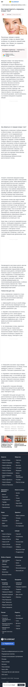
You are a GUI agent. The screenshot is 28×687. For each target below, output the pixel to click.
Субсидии (18, 468)
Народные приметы (21, 586)
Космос (4, 518)
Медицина (18, 470)
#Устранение (21, 430)
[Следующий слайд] (26, 5)
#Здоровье (7, 426)
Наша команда (6, 666)
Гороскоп (18, 534)
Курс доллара (5, 504)
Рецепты (17, 612)
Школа (17, 473)
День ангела (19, 594)
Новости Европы (6, 534)
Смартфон (5, 525)
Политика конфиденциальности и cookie (12, 651)
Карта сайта (5, 669)
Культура (18, 544)
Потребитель (19, 536)
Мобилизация (19, 557)
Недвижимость (6, 499)
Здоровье (18, 512)
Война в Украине (6, 557)
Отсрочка (18, 565)
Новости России (6, 539)
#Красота (7, 428)
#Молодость (20, 426)
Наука (3, 512)
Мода (17, 539)
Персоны (3, 579)
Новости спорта (19, 489)
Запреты (18, 592)
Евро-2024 (19, 503)
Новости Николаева (7, 484)
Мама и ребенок (20, 515)
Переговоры (5, 566)
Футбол (18, 493)
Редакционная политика (8, 654)
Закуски (18, 628)
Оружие (4, 569)
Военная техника (6, 574)
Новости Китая (6, 544)
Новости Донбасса (7, 479)
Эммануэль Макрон (7, 592)
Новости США (6, 536)
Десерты (18, 623)
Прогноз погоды (20, 482)
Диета (17, 520)
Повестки (18, 560)
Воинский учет (20, 570)
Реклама (4, 659)
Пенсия (3, 612)
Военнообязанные (21, 568)
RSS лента (5, 674)
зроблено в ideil (5, 682)
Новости (3, 457)
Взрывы (4, 564)
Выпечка (18, 615)
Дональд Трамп (6, 586)
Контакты (4, 664)
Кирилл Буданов (6, 597)
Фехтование (19, 505)
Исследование (20, 525)
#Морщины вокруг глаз (11, 430)
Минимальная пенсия (6, 628)
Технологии (5, 515)
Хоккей (18, 500)
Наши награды (6, 661)
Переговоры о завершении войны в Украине (14, 5)
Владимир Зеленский (5, 583)
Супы (17, 620)
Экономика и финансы (4, 490)
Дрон (3, 523)
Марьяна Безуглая (7, 604)
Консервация (19, 618)
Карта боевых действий (6, 561)
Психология (19, 523)
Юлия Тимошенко (7, 602)
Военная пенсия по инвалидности (7, 624)
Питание (18, 518)
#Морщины (14, 428)
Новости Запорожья (7, 473)
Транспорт (5, 497)
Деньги (4, 494)
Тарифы (4, 502)
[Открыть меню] (2, 2)
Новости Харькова (7, 462)
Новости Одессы (6, 468)
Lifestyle (17, 531)
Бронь (17, 563)
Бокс (17, 495)
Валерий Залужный (7, 594)
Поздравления (20, 552)
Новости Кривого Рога (6, 476)
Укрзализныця (6, 507)
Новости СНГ (5, 541)
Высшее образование (19, 476)
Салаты (18, 626)
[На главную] (14, 2)
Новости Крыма (6, 482)
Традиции (18, 589)
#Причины (20, 428)
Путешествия (19, 541)
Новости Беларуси (7, 547)
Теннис (18, 498)
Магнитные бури (20, 549)
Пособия (18, 479)
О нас (3, 648)
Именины (18, 597)
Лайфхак (18, 547)
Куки (13, 685)
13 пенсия (5, 615)
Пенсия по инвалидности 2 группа (6, 620)
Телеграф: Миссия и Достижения (10, 672)
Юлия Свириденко (7, 607)
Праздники (18, 579)
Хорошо (21, 685)
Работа (18, 462)
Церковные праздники (19, 583)
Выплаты (18, 465)
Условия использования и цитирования (12, 656)
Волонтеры (5, 572)
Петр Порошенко (6, 599)
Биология (4, 520)
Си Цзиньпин (5, 589)
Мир (2, 531)
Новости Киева (6, 460)
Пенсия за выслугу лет (7, 632)
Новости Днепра (6, 465)
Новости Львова (6, 470)
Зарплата (18, 460)
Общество (18, 457)
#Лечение (13, 426)
